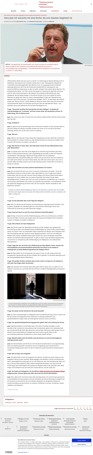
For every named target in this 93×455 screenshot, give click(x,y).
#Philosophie (20, 402)
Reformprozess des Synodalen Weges (52, 371)
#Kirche (14, 402)
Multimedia (43, 11)
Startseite (17, 4)
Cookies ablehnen (81, 444)
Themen (23, 11)
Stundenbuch (55, 11)
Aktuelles (21, 4)
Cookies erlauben (81, 440)
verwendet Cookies (22, 452)
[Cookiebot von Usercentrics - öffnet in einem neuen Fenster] (9, 452)
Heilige (65, 11)
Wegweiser (33, 11)
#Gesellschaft (8, 402)
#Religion (26, 402)
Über (77, 11)
